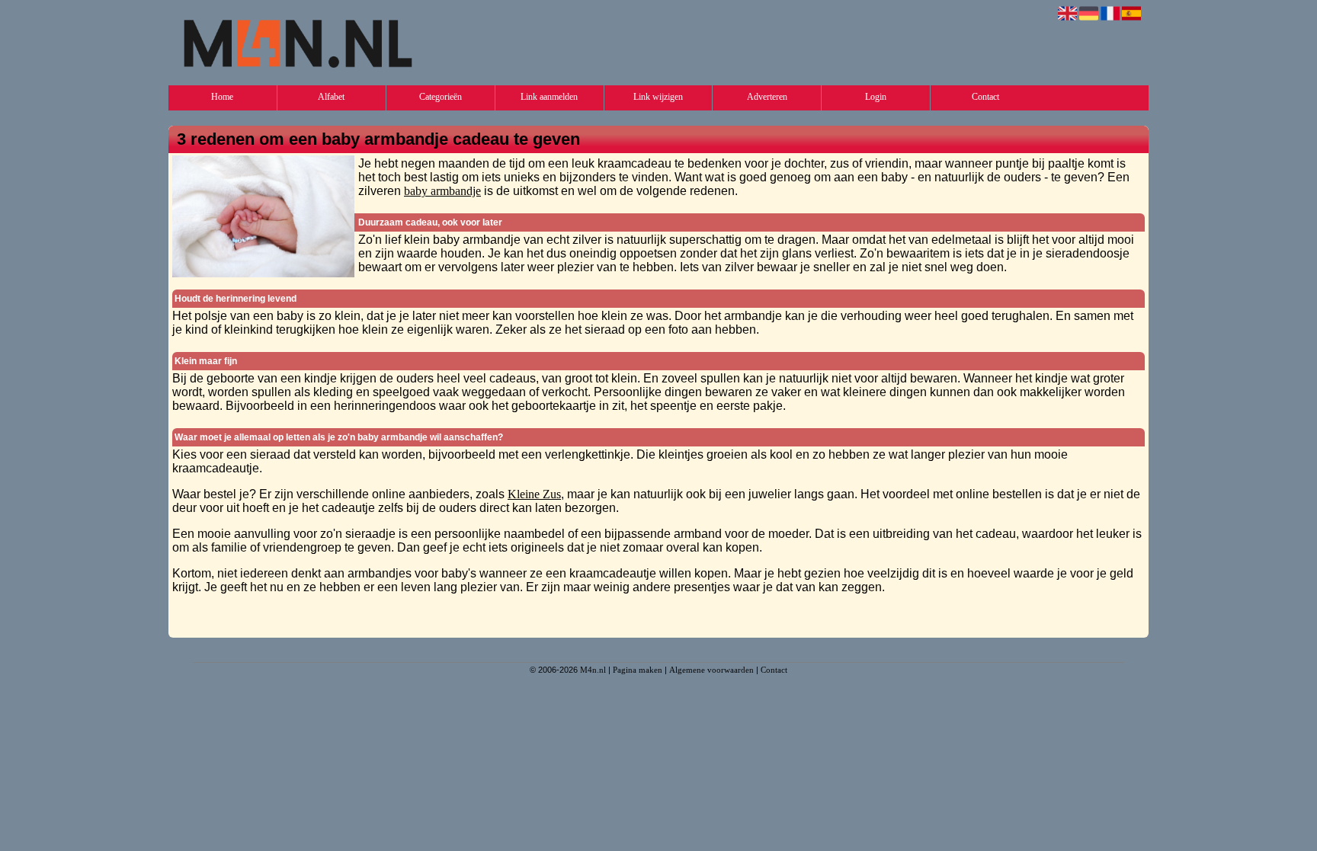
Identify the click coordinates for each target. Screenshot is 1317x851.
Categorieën (440, 96)
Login (875, 96)
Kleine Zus (534, 494)
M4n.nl (593, 669)
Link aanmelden (549, 96)
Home (222, 96)
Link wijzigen (658, 96)
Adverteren (767, 96)
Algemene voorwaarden (711, 669)
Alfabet (331, 96)
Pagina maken (637, 669)
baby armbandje (442, 190)
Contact (985, 96)
